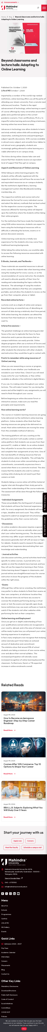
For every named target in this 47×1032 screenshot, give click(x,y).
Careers (30, 841)
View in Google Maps (12, 878)
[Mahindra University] (9, 8)
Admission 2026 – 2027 (13, 944)
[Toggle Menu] (44, 8)
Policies (4, 1016)
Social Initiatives (7, 1003)
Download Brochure (8, 991)
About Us (4, 906)
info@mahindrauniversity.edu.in (16, 887)
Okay (24, 1029)
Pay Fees (4, 948)
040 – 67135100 (11, 882)
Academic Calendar (8, 952)
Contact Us (5, 974)
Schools (4, 910)
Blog (10, 17)
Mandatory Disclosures (9, 986)
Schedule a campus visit (33, 847)
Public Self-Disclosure (9, 995)
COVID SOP (5, 1012)
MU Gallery (5, 927)
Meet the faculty (11, 847)
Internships (5, 957)
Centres (4, 919)
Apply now (17, 841)
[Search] (38, 8)
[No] (44, 1025)
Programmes (6, 914)
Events (3, 931)
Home (3, 17)
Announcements (10, 2)
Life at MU (5, 923)
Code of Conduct (7, 999)
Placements (5, 965)
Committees (5, 1008)
